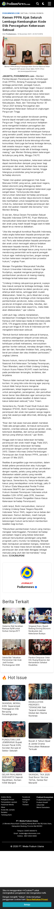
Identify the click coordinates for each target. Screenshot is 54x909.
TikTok (25, 802)
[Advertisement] (27, 879)
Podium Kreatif (42, 802)
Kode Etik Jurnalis (8, 810)
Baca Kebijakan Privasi (37, 899)
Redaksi (4, 812)
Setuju (27, 904)
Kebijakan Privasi (7, 800)
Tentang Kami (6, 815)
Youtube (25, 805)
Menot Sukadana (43, 807)
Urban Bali (40, 805)
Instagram (26, 800)
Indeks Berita (6, 797)
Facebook (26, 797)
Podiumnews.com (43, 800)
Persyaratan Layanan (9, 802)
